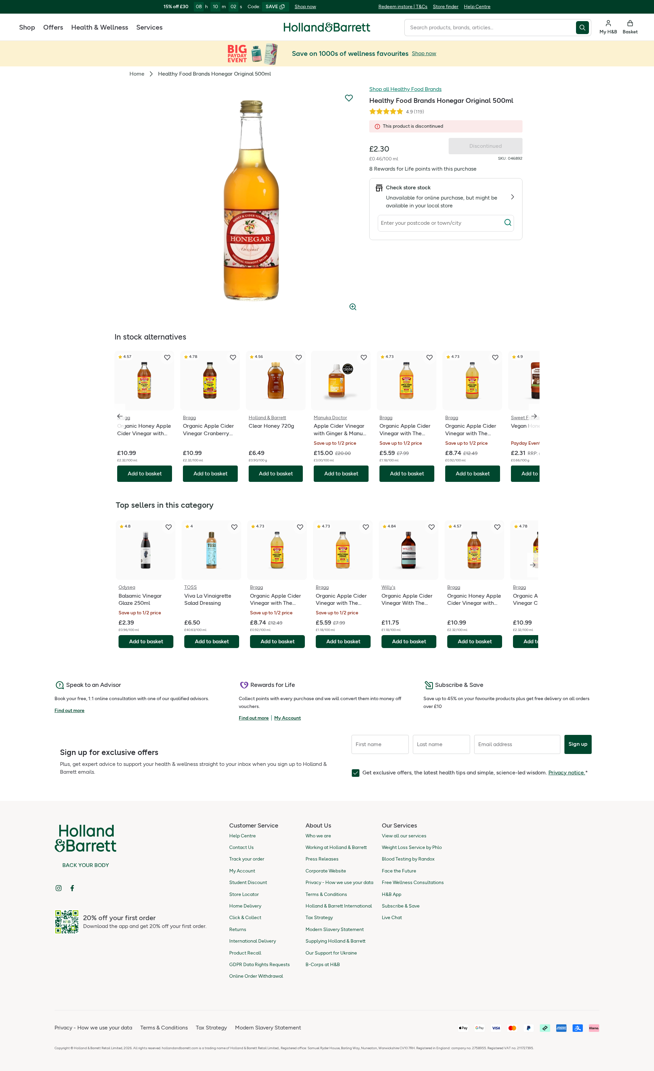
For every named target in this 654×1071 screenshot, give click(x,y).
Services (149, 27)
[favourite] (167, 357)
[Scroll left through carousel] (119, 416)
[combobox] (490, 27)
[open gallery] (246, 200)
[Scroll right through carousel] (534, 416)
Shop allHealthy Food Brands (405, 89)
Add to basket (146, 641)
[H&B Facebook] (72, 888)
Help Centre (477, 7)
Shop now (305, 7)
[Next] (532, 565)
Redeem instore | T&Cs (402, 7)
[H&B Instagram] (58, 888)
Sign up (578, 744)
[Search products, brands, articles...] (583, 27)
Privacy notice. (566, 772)
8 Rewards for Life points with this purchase (423, 169)
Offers (53, 27)
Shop (27, 27)
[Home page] (327, 27)
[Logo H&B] (327, 30)
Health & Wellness (99, 27)
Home (136, 73)
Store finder (445, 7)
